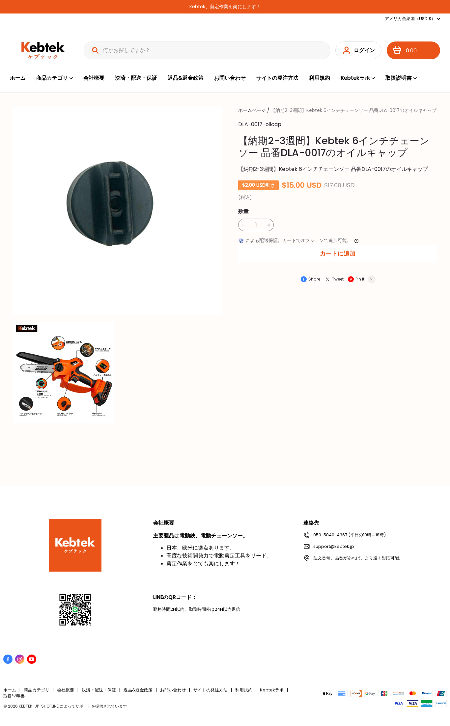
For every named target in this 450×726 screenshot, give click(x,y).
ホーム (18, 78)
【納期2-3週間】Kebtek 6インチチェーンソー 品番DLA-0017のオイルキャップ (353, 110)
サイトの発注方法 (277, 78)
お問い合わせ (230, 78)
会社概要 (93, 78)
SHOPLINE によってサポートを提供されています (84, 706)
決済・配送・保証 (136, 78)
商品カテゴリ (52, 78)
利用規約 (319, 78)
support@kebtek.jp (333, 546)
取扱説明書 (398, 78)
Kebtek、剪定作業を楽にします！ (225, 6)
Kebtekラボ (355, 78)
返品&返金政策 (186, 78)
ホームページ (252, 110)
